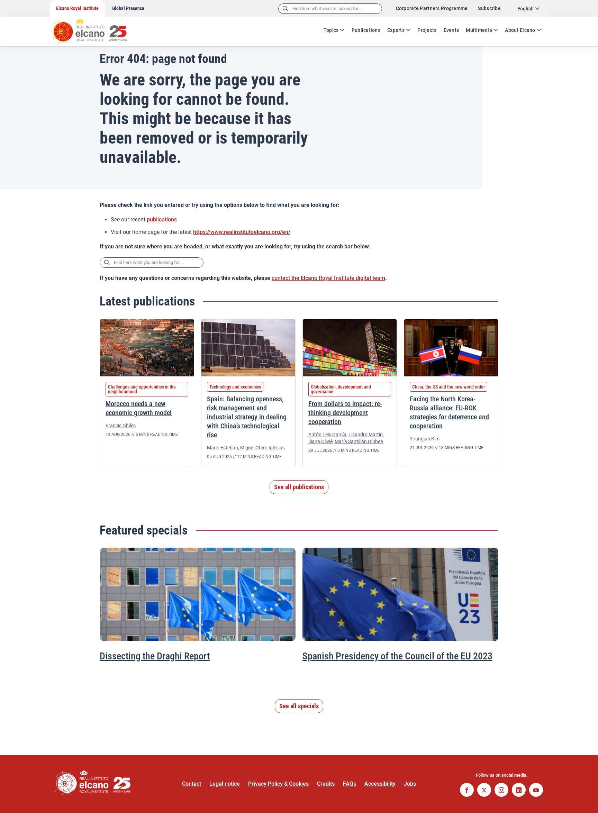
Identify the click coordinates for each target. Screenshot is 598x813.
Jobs (410, 783)
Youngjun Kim (425, 438)
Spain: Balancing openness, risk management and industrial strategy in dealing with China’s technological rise (247, 417)
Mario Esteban (222, 447)
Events (451, 30)
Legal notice (224, 783)
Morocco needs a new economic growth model (139, 408)
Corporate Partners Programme (432, 8)
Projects (426, 30)
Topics (331, 30)
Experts (396, 30)
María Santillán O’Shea (359, 441)
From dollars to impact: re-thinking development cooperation (345, 413)
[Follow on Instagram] (501, 790)
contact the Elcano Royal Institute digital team (328, 278)
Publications (366, 30)
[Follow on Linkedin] (519, 790)
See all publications (299, 487)
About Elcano (520, 30)
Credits (326, 783)
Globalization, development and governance (341, 389)
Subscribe (489, 8)
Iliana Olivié (320, 441)
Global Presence (128, 8)
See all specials (299, 706)
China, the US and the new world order (448, 387)
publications (162, 219)
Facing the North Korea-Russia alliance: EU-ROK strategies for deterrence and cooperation (449, 412)
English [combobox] (525, 8)
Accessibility (380, 783)
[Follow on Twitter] (484, 790)
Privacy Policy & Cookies (278, 783)
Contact (191, 783)
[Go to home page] (96, 27)
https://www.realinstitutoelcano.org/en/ (241, 232)
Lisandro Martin (365, 434)
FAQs (349, 783)
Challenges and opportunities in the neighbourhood (142, 389)
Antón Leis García (327, 434)
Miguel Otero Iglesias (262, 447)
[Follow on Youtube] (536, 790)
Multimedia (479, 30)
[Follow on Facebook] (467, 790)
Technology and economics (235, 387)
